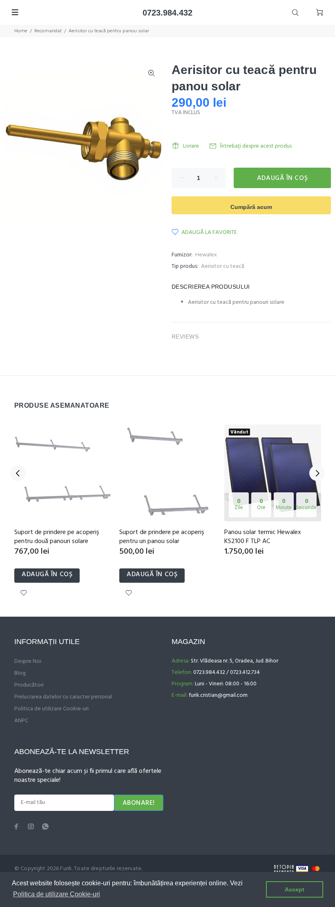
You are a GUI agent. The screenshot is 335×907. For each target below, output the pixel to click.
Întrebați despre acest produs (256, 146)
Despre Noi (27, 661)
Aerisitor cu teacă (222, 266)
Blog (20, 673)
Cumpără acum (251, 207)
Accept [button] (294, 889)
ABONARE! (139, 803)
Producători (29, 685)
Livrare (191, 146)
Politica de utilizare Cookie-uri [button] (56, 894)
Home (20, 31)
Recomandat (48, 31)
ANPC (21, 720)
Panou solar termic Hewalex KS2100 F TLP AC (262, 537)
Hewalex (206, 255)
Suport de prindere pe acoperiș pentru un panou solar (161, 537)
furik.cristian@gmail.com (218, 695)
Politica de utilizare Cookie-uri (51, 709)
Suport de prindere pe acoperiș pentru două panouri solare (56, 537)
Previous (18, 473)
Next (317, 473)
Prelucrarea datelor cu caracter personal (63, 697)
